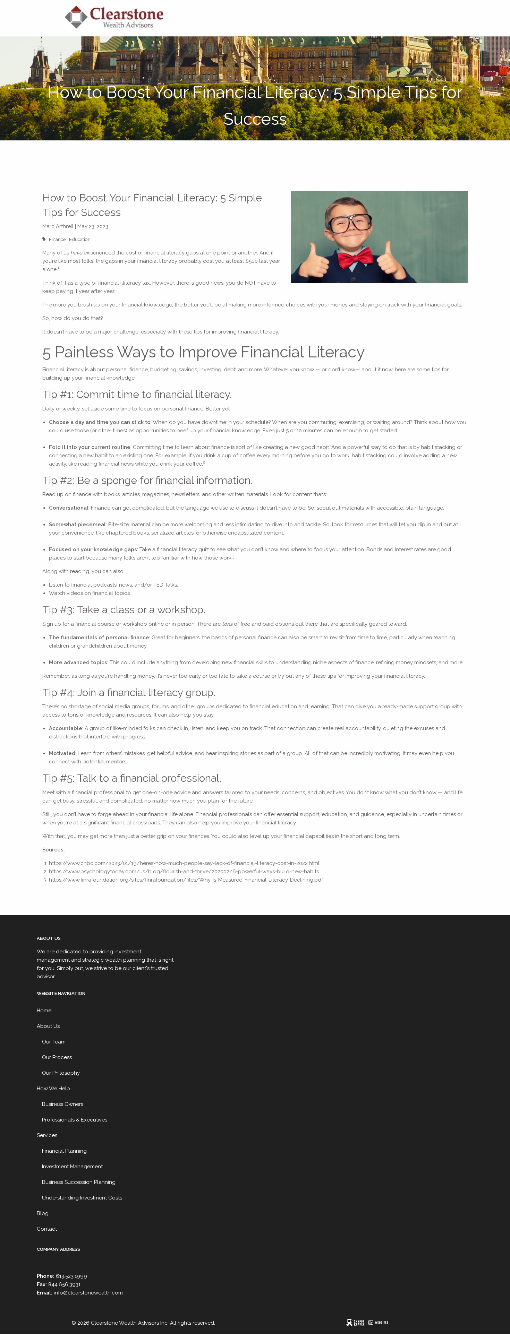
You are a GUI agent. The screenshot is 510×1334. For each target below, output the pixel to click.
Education (80, 239)
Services (47, 1135)
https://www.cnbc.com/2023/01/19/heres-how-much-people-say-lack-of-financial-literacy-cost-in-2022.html (184, 863)
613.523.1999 (71, 1276)
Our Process (57, 1057)
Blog (43, 1213)
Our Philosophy (61, 1073)
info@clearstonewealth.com (88, 1293)
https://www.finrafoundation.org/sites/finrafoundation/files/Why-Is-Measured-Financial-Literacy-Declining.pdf (186, 880)
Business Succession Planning (79, 1182)
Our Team (54, 1042)
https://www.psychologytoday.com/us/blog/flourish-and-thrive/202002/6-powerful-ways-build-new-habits (184, 871)
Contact (47, 1229)
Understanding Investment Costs (82, 1198)
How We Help (53, 1088)
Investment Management (72, 1166)
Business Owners (62, 1104)
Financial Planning (64, 1151)
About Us (48, 1026)
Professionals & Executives (74, 1120)
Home (44, 1010)
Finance (57, 239)
